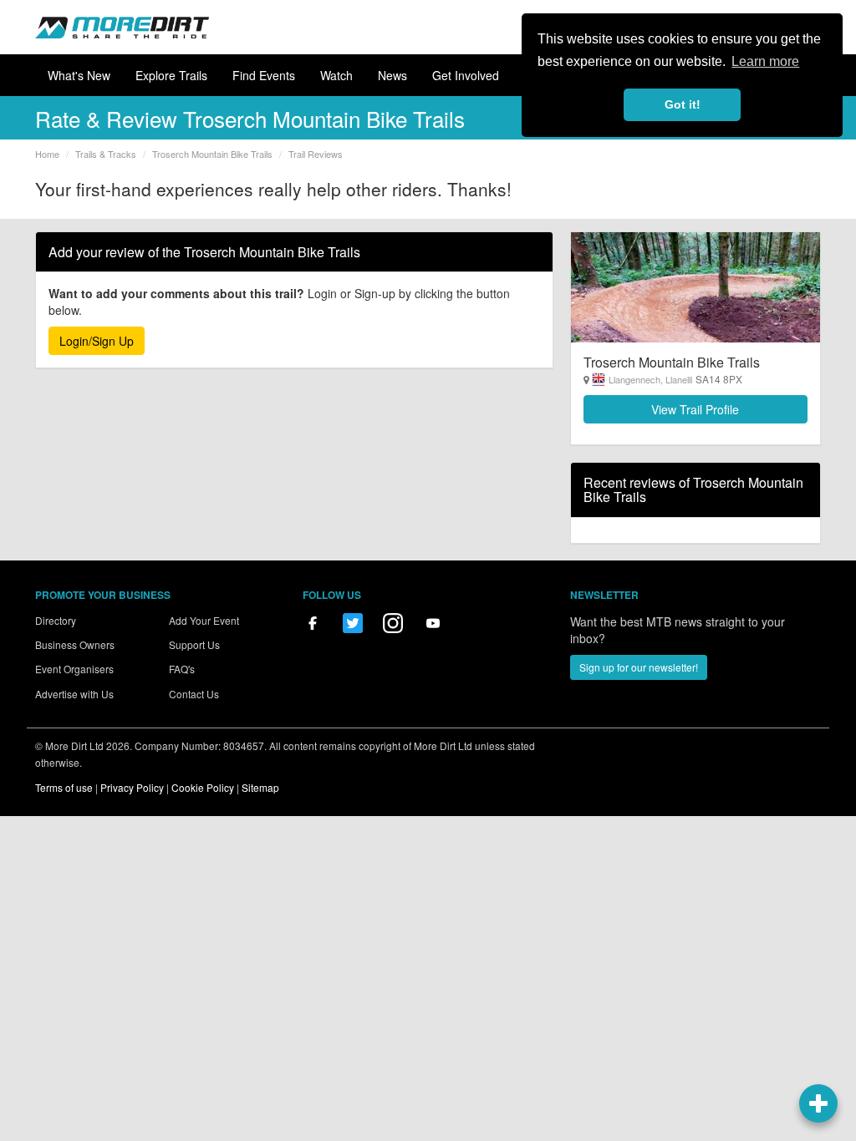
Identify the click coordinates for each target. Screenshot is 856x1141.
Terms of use (64, 787)
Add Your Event (204, 620)
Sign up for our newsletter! (638, 667)
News (392, 75)
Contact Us (194, 694)
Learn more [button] (765, 61)
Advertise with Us (74, 694)
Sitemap (260, 787)
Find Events (263, 75)
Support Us (194, 644)
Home (47, 153)
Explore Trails (171, 75)
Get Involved (465, 75)
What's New (79, 75)
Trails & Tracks (105, 153)
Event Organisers (74, 669)
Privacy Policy (132, 787)
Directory (55, 620)
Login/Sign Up (96, 340)
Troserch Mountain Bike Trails (212, 153)
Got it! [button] (683, 104)
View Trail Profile (695, 409)
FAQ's (182, 669)
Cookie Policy (202, 787)
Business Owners (75, 644)
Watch (336, 75)
